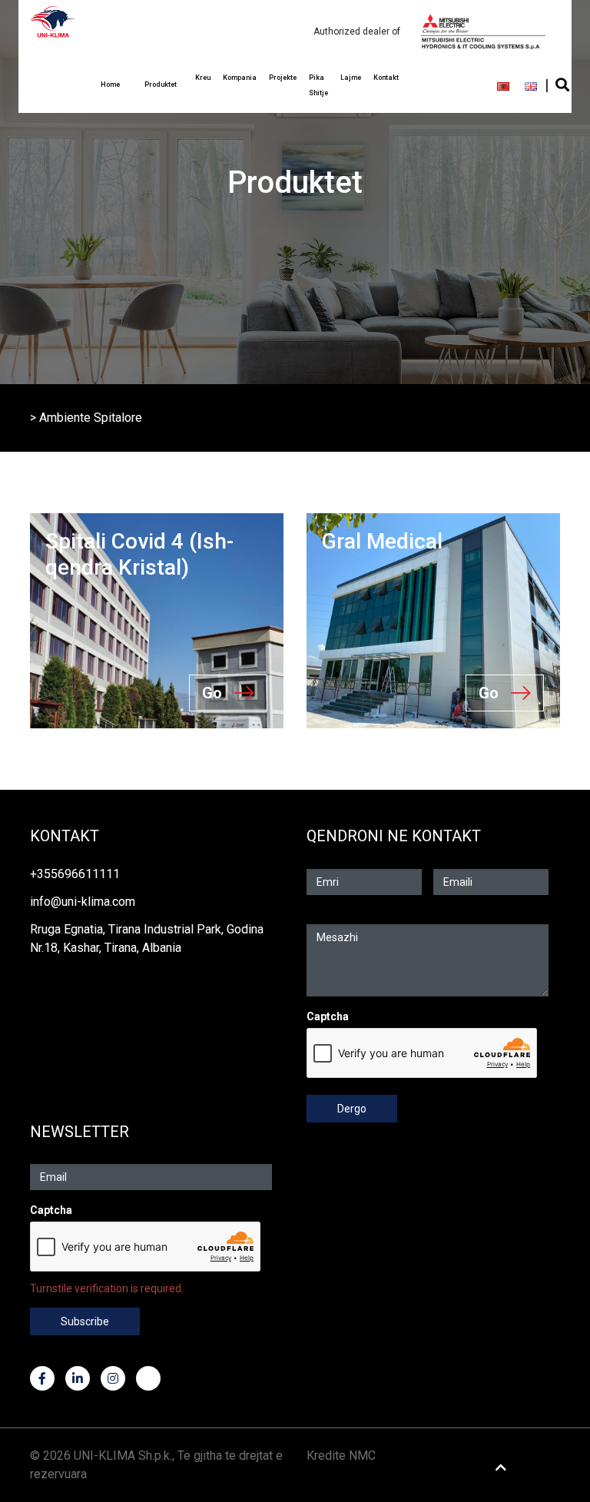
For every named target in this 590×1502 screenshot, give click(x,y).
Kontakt (386, 77)
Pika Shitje (318, 85)
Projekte (283, 77)
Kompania (240, 77)
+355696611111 (75, 874)
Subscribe (85, 1321)
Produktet (160, 84)
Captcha (328, 1016)
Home (110, 84)
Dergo (351, 1108)
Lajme (350, 77)
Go (212, 693)
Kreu (202, 77)
